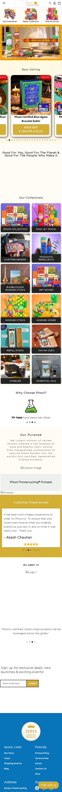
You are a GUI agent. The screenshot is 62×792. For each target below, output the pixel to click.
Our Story (9, 759)
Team (7, 764)
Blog (6, 774)
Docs (37, 780)
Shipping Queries (13, 769)
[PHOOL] (24, 3)
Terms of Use (41, 764)
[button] (28, 56)
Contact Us (40, 774)
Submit (33, 690)
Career (38, 769)
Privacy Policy (42, 759)
